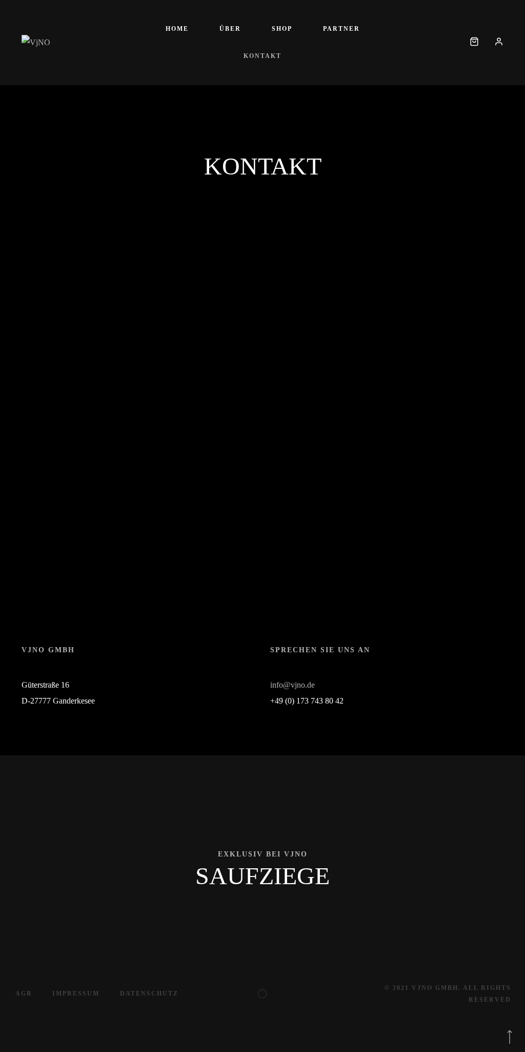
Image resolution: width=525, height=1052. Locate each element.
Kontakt (262, 56)
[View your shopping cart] (474, 42)
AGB (23, 993)
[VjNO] (36, 42)
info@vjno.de (292, 684)
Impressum (75, 993)
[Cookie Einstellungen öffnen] (22, 1039)
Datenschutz (149, 993)
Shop (282, 28)
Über (230, 28)
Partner (341, 28)
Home (177, 28)
